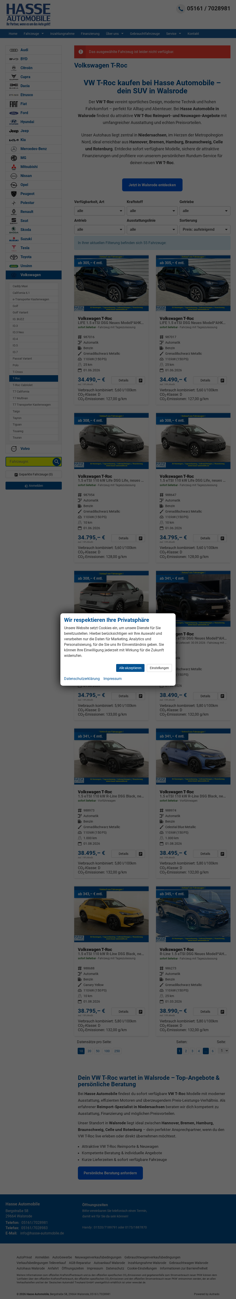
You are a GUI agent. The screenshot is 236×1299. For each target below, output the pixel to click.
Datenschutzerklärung (82, 678)
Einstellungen (159, 668)
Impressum (112, 678)
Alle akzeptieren (130, 668)
